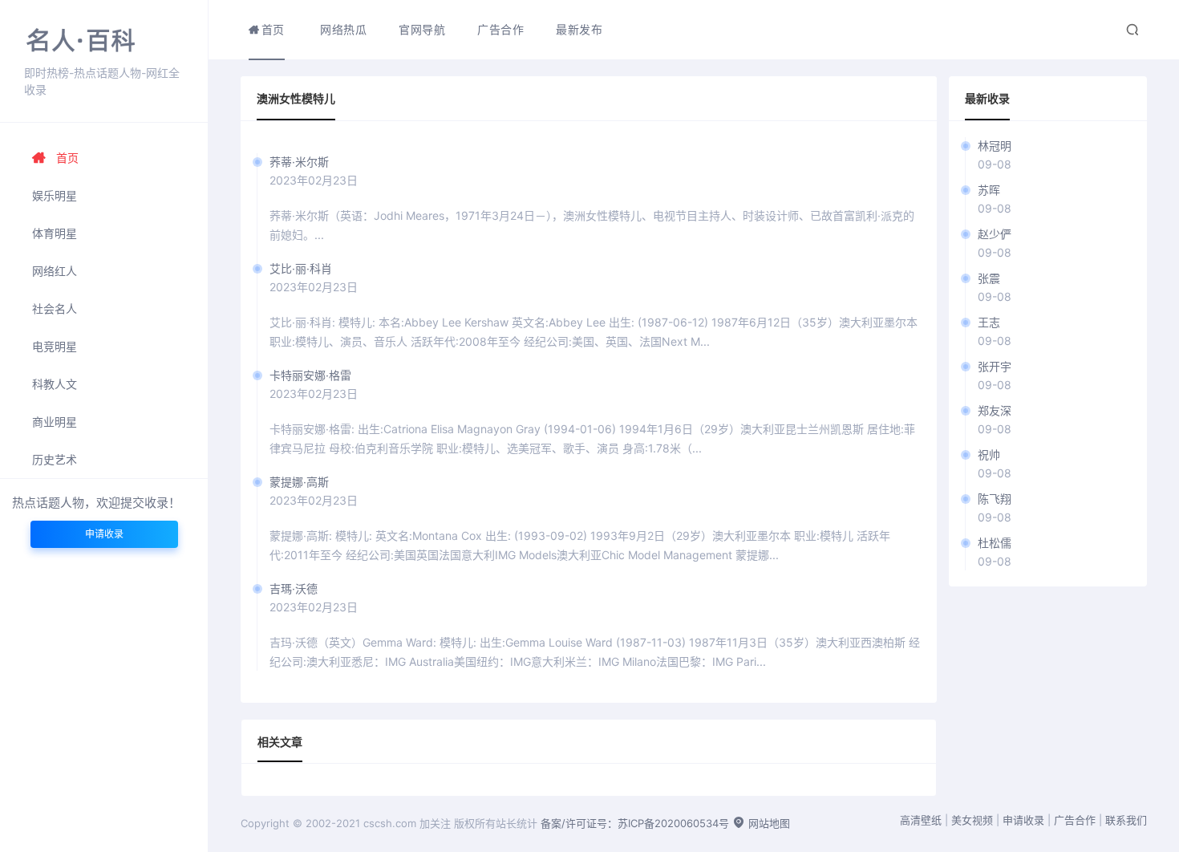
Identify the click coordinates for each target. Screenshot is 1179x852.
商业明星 (54, 421)
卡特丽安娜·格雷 (310, 375)
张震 (989, 278)
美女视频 (972, 819)
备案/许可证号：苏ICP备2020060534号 (635, 823)
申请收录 (104, 534)
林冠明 (994, 145)
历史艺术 (54, 459)
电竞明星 (54, 346)
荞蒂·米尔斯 (299, 161)
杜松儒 (994, 543)
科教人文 (54, 384)
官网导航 (422, 29)
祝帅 (989, 454)
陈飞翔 (994, 498)
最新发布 (579, 29)
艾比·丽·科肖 (300, 268)
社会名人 (54, 308)
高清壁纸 (921, 819)
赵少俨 (994, 234)
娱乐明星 (54, 195)
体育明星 (54, 233)
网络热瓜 (343, 29)
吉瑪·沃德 (293, 588)
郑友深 (994, 410)
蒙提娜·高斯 (299, 482)
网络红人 (54, 271)
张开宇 (994, 366)
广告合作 (500, 29)
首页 (67, 157)
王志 (989, 322)
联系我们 (1126, 819)
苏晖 (989, 190)
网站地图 (767, 823)
